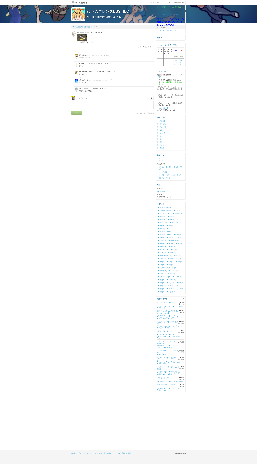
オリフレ (180, 326)
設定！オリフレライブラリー (166, 331)
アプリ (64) (172, 252)
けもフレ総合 (161, 121)
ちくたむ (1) (171, 292)
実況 (160, 354)
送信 (76, 113)
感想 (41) (170, 265)
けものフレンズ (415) (165, 207)
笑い (165, 308)
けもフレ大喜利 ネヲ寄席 (165, 302)
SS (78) (179, 243)
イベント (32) (174, 271)
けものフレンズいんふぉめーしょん (170, 175)
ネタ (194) (178, 210)
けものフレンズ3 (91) (165, 231)
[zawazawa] (79, 2)
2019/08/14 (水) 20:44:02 (97, 88)
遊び (161, 139)
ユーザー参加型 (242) (165, 210)
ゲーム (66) (162, 252)
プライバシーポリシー (85, 453)
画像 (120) (172, 216)
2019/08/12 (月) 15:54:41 (102, 80)
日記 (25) (161, 280)
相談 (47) (170, 262)
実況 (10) (161, 292)
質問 (160, 364)
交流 (161, 130)
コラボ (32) (162, 274)
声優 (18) (180, 283)
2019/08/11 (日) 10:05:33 (96, 32)
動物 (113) (172, 219)
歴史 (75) (173, 246)
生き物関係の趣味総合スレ (84, 27)
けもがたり (181, 62)
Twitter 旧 (160, 159)
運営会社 (129, 453)
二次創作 (161, 328)
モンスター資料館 (164, 178)
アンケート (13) (173, 286)
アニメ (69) (175, 249)
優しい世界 (162, 362)
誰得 (160, 338)
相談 (178, 336)
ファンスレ (163, 127)
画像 (160, 308)
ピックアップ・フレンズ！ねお (167, 30)
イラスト (172, 326)
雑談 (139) (162, 216)
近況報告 (162, 192)
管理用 (162, 148)
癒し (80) (170, 243)
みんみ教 (162, 133)
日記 (168, 362)
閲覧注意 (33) (163, 271)
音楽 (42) (161, 265)
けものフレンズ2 (174, 315)
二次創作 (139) (178, 213)
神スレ (180, 317)
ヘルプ (96, 453)
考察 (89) (161, 237)
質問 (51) (161, 262)
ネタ (170, 306)
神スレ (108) (174, 222)
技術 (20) (161, 283)
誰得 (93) (170, 225)
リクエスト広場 (120, 453)
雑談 (165, 319)
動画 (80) (161, 243)
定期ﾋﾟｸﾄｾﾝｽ (175, 62)
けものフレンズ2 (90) (165, 234)
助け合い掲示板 (108, 453)
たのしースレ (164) (164, 213)
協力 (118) (162, 219)
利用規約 (74, 453)
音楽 (170, 319)
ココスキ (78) (163, 246)
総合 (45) (180, 262)
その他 (162, 145)
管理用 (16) (162, 286)
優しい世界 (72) (163, 249)
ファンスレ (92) (163, 228)
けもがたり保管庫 (162, 108)
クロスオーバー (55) (175, 258)
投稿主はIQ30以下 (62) (165, 255)
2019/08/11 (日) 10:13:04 (104, 55)
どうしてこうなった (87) (175, 237)
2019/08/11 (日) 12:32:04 (105, 71)
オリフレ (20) (172, 280)
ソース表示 (143, 47)
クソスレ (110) (163, 222)
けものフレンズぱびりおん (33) (167, 268)
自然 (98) (161, 225)
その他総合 (163, 124)
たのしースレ (162, 306)
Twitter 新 (160, 161)
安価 (161, 142)
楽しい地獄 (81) (175, 240)
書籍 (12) (161, 289)
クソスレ (173, 317)
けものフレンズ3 (163, 317)
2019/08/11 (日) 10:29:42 (102, 63)
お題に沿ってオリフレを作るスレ (167, 385)
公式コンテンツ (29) (164, 277)
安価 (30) (172, 274)
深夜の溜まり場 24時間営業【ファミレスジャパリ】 (167, 312)
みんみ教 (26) (178, 277)
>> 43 (112, 55)
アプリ (161, 347)
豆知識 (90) (178, 234)
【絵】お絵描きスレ (163, 378)
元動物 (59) (162, 258)
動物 (161, 136)
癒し (174, 362)
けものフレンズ (163, 315)
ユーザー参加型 (178, 306)
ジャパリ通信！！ (164, 172)
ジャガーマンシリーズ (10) (175, 289)
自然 (165, 354)
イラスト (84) (163, 240)
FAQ (100, 453)
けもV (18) (171, 283)
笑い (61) (178, 255)
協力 (178, 373)
